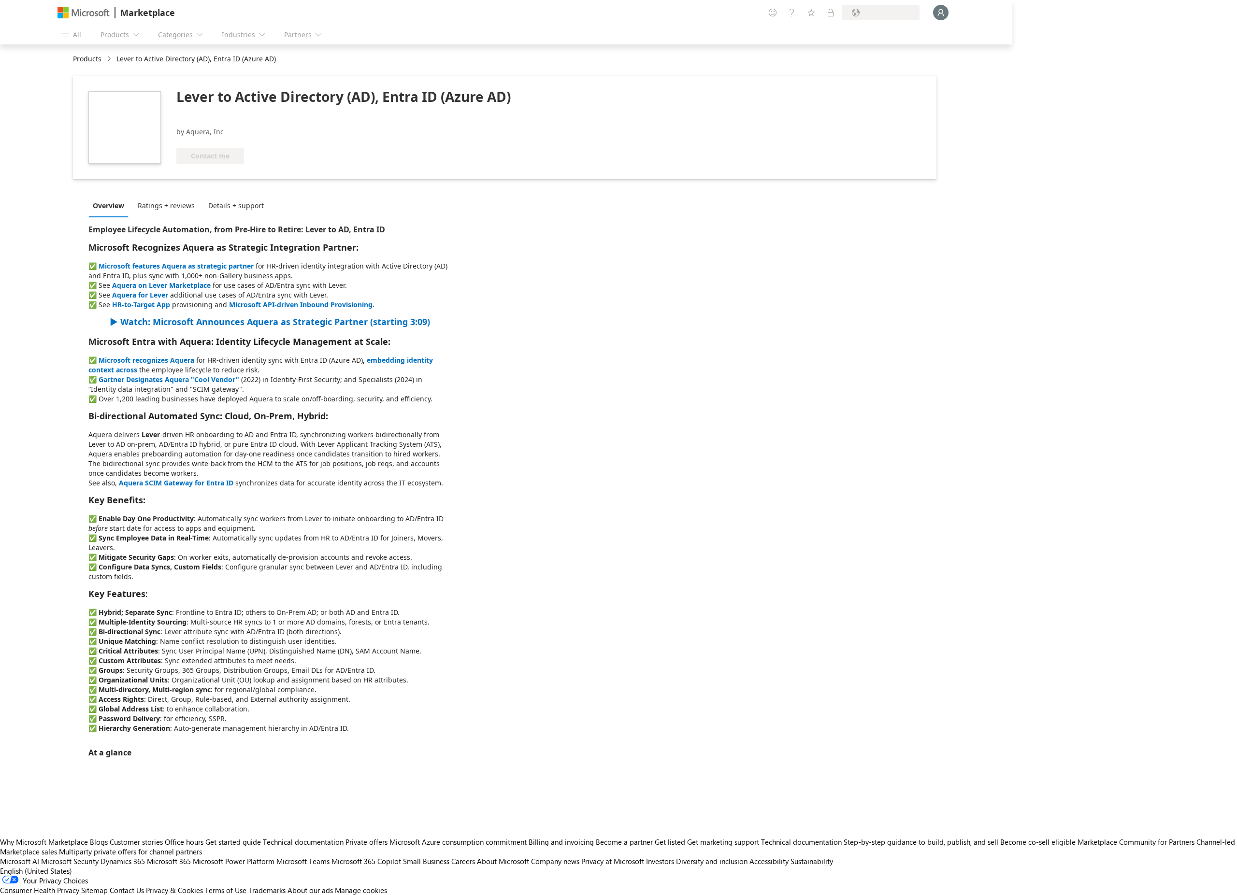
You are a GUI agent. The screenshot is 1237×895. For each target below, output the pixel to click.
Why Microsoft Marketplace (44, 842)
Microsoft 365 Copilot (366, 861)
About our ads (310, 890)
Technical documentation (303, 842)
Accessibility (769, 861)
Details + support (236, 205)
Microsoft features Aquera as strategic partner (176, 265)
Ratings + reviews (166, 205)
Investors (660, 861)
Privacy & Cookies (174, 890)
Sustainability (812, 861)
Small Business (426, 861)
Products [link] (87, 58)
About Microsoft (503, 861)
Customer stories (136, 842)
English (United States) (36, 871)
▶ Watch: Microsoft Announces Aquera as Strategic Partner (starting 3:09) (270, 321)
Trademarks (267, 890)
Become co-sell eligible (1038, 842)
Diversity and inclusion (712, 861)
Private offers (366, 842)
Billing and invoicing (561, 842)
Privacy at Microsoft (612, 861)
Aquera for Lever (140, 294)
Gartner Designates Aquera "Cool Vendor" (169, 379)
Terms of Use (225, 890)
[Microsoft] (84, 12)
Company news (555, 861)
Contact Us (127, 890)
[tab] (110, 205)
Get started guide (233, 842)
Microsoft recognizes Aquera (146, 360)
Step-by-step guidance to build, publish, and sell (921, 842)
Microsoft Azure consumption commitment (459, 842)
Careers (463, 861)
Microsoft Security (70, 861)
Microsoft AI (19, 861)
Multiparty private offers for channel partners (130, 851)
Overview (108, 205)
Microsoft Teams (303, 861)
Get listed (670, 842)
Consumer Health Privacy (39, 890)
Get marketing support (723, 842)
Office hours (184, 842)
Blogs (99, 842)
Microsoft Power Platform (233, 861)
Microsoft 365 (169, 861)
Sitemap (94, 890)
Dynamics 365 (123, 861)
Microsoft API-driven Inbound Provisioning (301, 304)
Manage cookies (361, 890)
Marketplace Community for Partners (1136, 842)
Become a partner (624, 842)
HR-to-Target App (141, 304)
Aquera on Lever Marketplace (161, 285)
